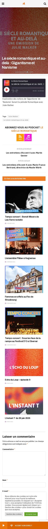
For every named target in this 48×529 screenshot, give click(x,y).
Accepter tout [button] (31, 514)
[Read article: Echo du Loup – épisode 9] (24, 362)
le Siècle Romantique (27, 129)
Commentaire (8, 449)
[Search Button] (45, 3)
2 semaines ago (11, 303)
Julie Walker (13, 116)
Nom (5, 480)
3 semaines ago (11, 345)
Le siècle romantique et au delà (16, 120)
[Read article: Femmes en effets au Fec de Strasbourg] (24, 279)
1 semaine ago (10, 262)
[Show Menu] (3, 3)
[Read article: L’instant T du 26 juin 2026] (24, 400)
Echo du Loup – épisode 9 (17, 380)
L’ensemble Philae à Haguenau (20, 258)
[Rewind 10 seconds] (13, 91)
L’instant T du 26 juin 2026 (17, 418)
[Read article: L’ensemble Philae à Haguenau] (24, 241)
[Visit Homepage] (24, 3)
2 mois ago (9, 383)
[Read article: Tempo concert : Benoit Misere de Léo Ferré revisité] (24, 199)
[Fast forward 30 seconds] (16, 91)
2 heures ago (10, 223)
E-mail (5, 491)
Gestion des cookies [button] (14, 514)
